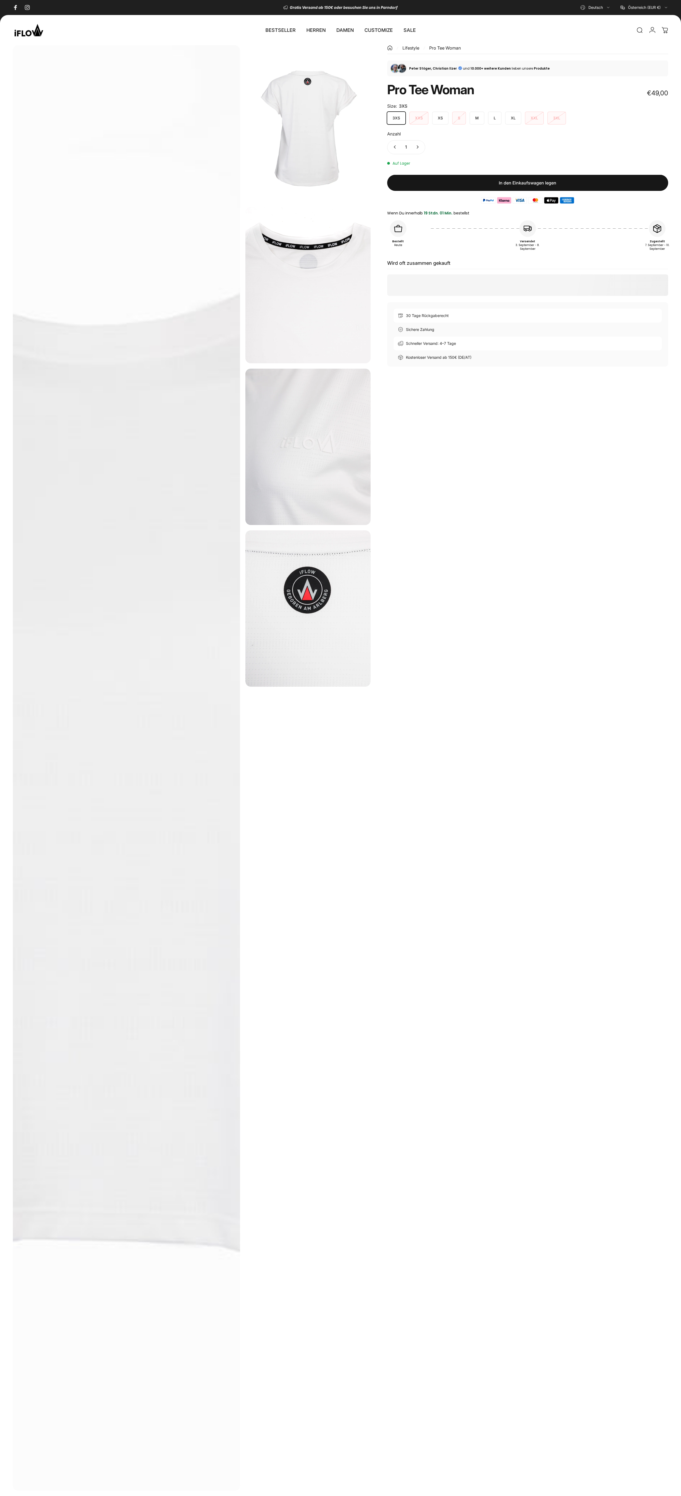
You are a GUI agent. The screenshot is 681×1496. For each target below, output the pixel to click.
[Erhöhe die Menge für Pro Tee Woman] (419, 147)
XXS (419, 118)
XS (440, 118)
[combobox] (595, 7)
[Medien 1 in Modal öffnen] (126, 768)
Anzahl (394, 134)
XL (513, 118)
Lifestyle (410, 48)
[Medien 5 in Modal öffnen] (307, 608)
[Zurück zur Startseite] (390, 48)
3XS (396, 118)
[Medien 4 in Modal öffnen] (307, 447)
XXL (534, 118)
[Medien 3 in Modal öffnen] (307, 285)
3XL (556, 118)
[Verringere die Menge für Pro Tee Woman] (393, 147)
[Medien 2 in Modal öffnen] (307, 123)
